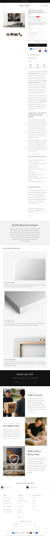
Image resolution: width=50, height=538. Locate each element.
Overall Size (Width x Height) (33, 32)
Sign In (34, 500)
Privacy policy (30, 535)
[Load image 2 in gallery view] (12, 34)
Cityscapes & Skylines (7, 506)
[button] (2, 5)
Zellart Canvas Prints (11, 535)
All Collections (21, 506)
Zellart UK (35, 509)
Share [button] (30, 215)
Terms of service (36, 535)
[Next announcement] (47, 1)
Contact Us (37, 210)
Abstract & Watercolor (7, 498)
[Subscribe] (34, 381)
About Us (20, 509)
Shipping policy (42, 535)
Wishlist (34, 506)
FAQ (18, 514)
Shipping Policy (21, 498)
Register (34, 498)
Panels (29, 27)
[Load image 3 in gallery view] (16, 34)
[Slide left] (4, 34)
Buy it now (37, 45)
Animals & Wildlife (6, 500)
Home (19, 503)
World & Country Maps (7, 511)
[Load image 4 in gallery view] (20, 34)
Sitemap (19, 517)
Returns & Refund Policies (23, 500)
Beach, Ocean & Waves (7, 503)
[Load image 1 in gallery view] (8, 34)
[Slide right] (23, 34)
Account (34, 503)
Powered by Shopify (18, 535)
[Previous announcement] (2, 1)
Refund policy (24, 535)
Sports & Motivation (7, 509)
